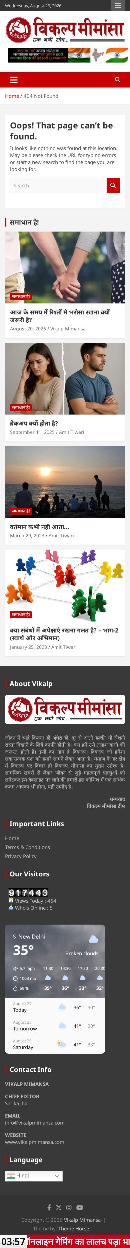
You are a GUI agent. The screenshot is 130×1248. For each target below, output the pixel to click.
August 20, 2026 (28, 328)
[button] (22, 978)
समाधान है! (24, 222)
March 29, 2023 (27, 535)
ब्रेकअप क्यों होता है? (34, 423)
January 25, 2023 (28, 647)
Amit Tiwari (71, 432)
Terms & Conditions (27, 847)
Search (113, 185)
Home (12, 838)
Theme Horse (73, 1228)
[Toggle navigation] (14, 80)
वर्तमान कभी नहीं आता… (39, 527)
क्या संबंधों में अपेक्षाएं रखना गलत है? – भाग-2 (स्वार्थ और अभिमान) (64, 634)
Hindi (22, 1176)
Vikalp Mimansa (68, 328)
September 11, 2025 (32, 432)
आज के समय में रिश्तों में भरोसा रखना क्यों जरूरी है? (60, 316)
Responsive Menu (118, 5)
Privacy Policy (21, 856)
